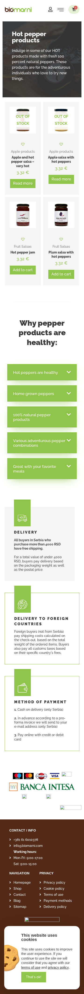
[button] (33, 977)
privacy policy (58, 967)
